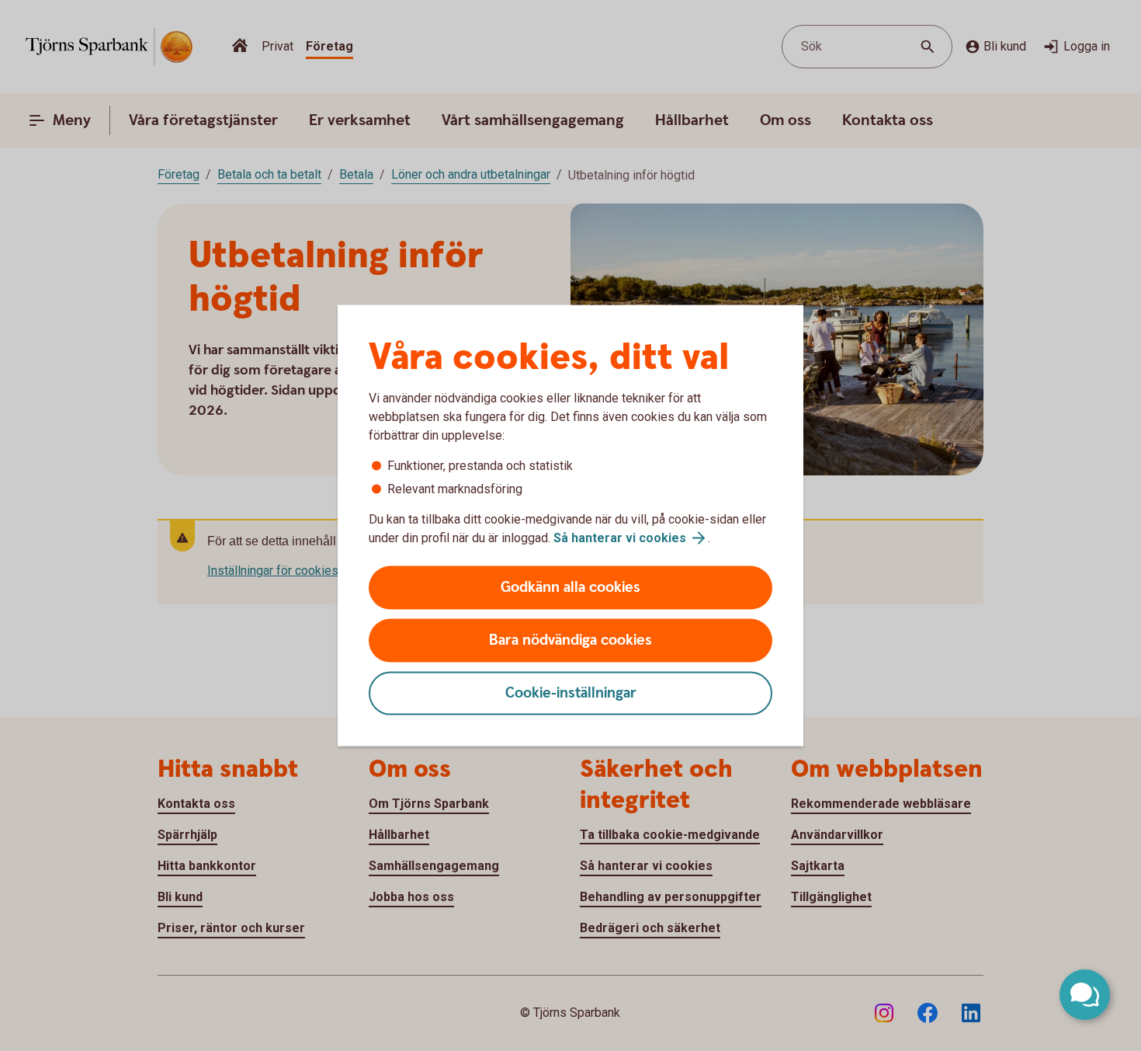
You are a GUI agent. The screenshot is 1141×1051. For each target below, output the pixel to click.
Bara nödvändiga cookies (570, 640)
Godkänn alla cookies (570, 587)
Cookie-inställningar (570, 693)
